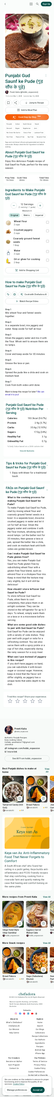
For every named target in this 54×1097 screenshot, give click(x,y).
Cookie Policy (40, 1068)
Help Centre (14, 1033)
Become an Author (14, 1061)
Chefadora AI (14, 1026)
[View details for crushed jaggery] (8, 231)
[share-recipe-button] (16, 103)
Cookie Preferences (36, 1072)
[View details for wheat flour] (8, 223)
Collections (40, 1033)
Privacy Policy (40, 1065)
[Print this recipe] (14, 294)
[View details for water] (8, 252)
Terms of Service (40, 1061)
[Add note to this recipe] (8, 294)
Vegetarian (27, 128)
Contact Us (14, 1068)
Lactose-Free (38, 132)
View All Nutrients (27, 451)
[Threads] (37, 1014)
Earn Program (14, 1065)
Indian (17, 124)
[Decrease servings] (14, 206)
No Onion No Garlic (13, 132)
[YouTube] (33, 1014)
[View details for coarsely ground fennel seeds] (8, 242)
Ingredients (40, 1043)
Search (40, 1026)
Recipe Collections (40, 1036)
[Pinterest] (25, 1014)
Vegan (17, 128)
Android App (40, 1050)
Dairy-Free (27, 132)
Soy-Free (31, 137)
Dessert (9, 128)
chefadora (27, 993)
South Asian (27, 124)
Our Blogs (40, 1029)
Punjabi (9, 124)
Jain (35, 128)
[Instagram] (17, 1014)
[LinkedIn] (29, 1014)
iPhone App (40, 1053)
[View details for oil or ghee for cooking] (8, 261)
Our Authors (40, 1040)
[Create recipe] (31, 4)
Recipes (39, 1047)
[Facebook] (21, 1014)
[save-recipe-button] (8, 103)
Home (39, 1022)
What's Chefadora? (14, 1022)
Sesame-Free (41, 137)
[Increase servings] (40, 206)
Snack (37, 124)
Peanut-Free (20, 137)
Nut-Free (9, 137)
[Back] (5, 4)
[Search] (37, 4)
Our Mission (14, 1029)
